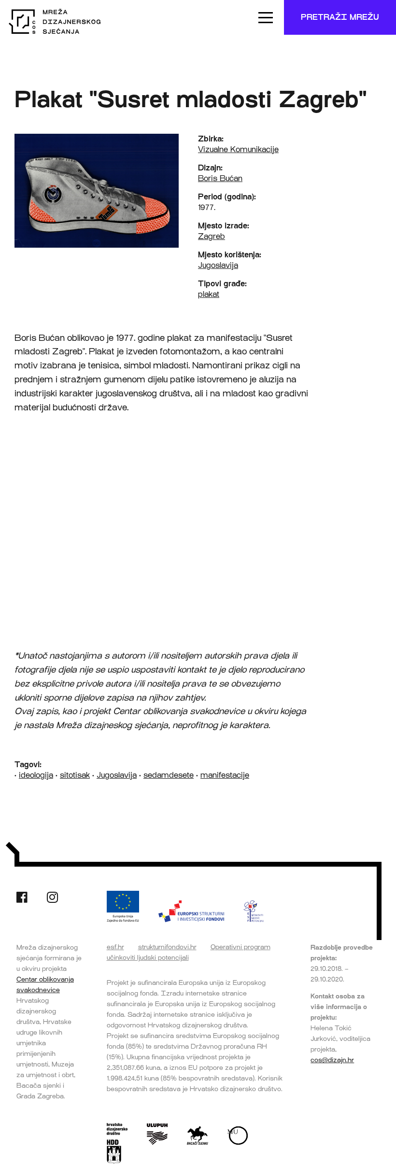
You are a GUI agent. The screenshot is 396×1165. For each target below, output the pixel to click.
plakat (208, 294)
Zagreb (211, 236)
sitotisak (75, 775)
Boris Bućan (220, 178)
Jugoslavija (218, 265)
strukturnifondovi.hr (167, 947)
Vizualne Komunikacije (238, 149)
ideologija (36, 775)
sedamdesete (168, 775)
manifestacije (224, 775)
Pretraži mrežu (340, 17)
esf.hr (115, 947)
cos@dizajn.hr (332, 1060)
